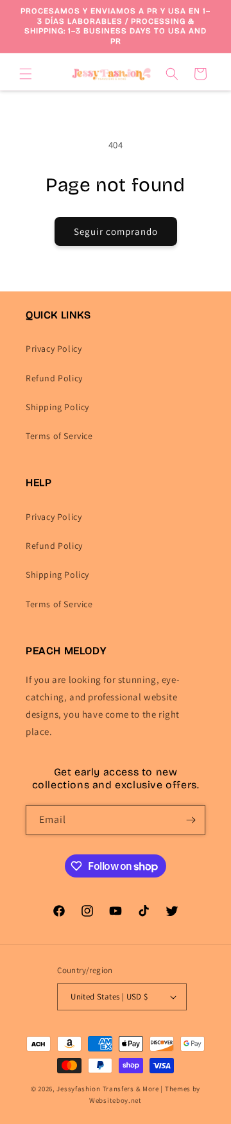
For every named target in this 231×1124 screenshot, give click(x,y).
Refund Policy (54, 378)
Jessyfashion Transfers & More (107, 1088)
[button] (26, 74)
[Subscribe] (190, 820)
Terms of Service (59, 436)
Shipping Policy (57, 407)
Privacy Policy (53, 348)
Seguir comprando (116, 231)
